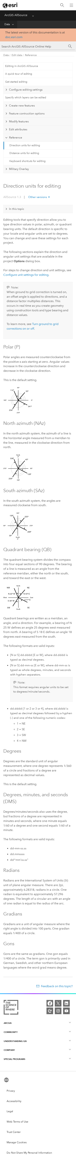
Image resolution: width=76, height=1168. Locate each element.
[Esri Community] (49, 1011)
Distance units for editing (24, 153)
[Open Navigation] (71, 5)
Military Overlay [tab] (19, 169)
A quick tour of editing (18, 73)
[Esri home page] (10, 5)
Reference (31, 55)
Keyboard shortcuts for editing (27, 161)
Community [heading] (11, 1032)
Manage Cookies (17, 1142)
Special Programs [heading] (14, 1059)
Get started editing (16, 81)
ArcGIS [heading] (8, 1023)
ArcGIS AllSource (15, 15)
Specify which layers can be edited (25, 97)
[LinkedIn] (66, 1003)
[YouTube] (66, 1011)
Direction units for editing (24, 145)
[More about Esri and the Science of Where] (11, 1008)
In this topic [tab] (16, 209)
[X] (58, 1003)
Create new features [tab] (22, 105)
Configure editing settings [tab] (26, 89)
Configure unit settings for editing (26, 275)
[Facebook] (49, 1003)
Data (7, 24)
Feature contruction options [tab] (27, 113)
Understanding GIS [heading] (15, 1041)
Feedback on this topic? (56, 986)
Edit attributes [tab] (18, 129)
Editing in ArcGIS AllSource (21, 66)
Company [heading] (9, 1050)
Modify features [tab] (19, 121)
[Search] (62, 5)
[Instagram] (58, 1011)
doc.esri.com (14, 37)
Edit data (17, 55)
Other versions (37, 197)
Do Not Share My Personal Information (29, 1152)
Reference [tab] (15, 137)
